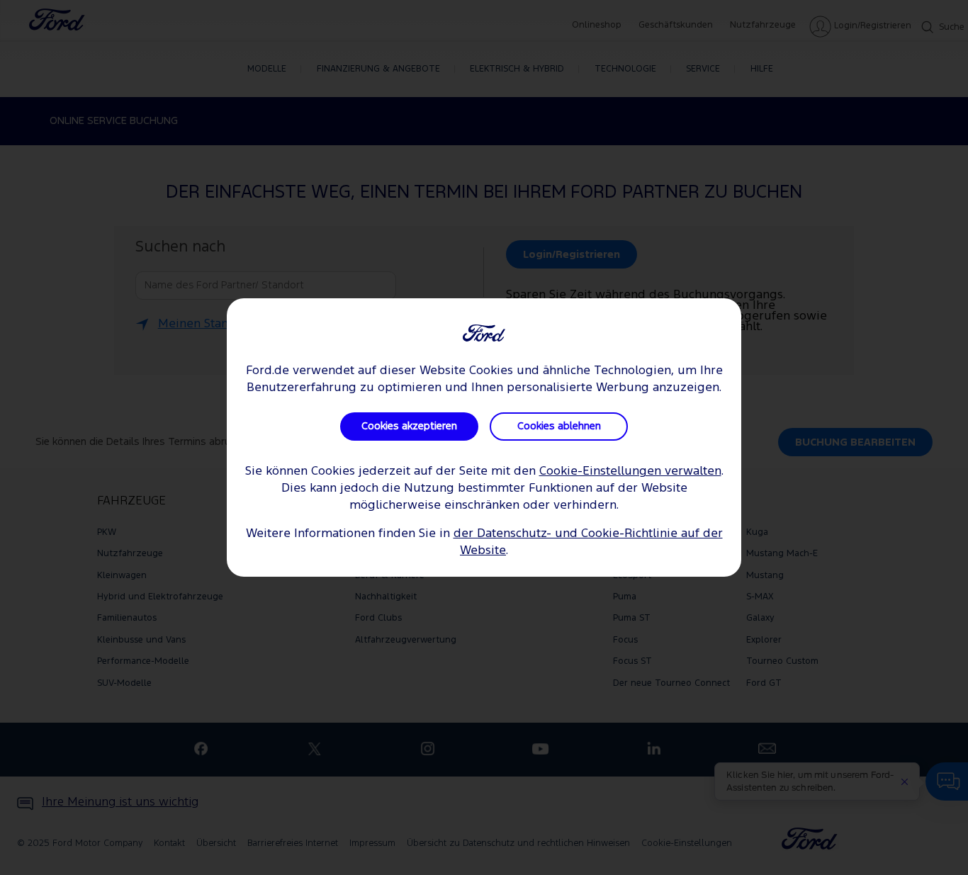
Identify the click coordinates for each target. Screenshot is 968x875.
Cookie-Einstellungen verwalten (630, 471)
